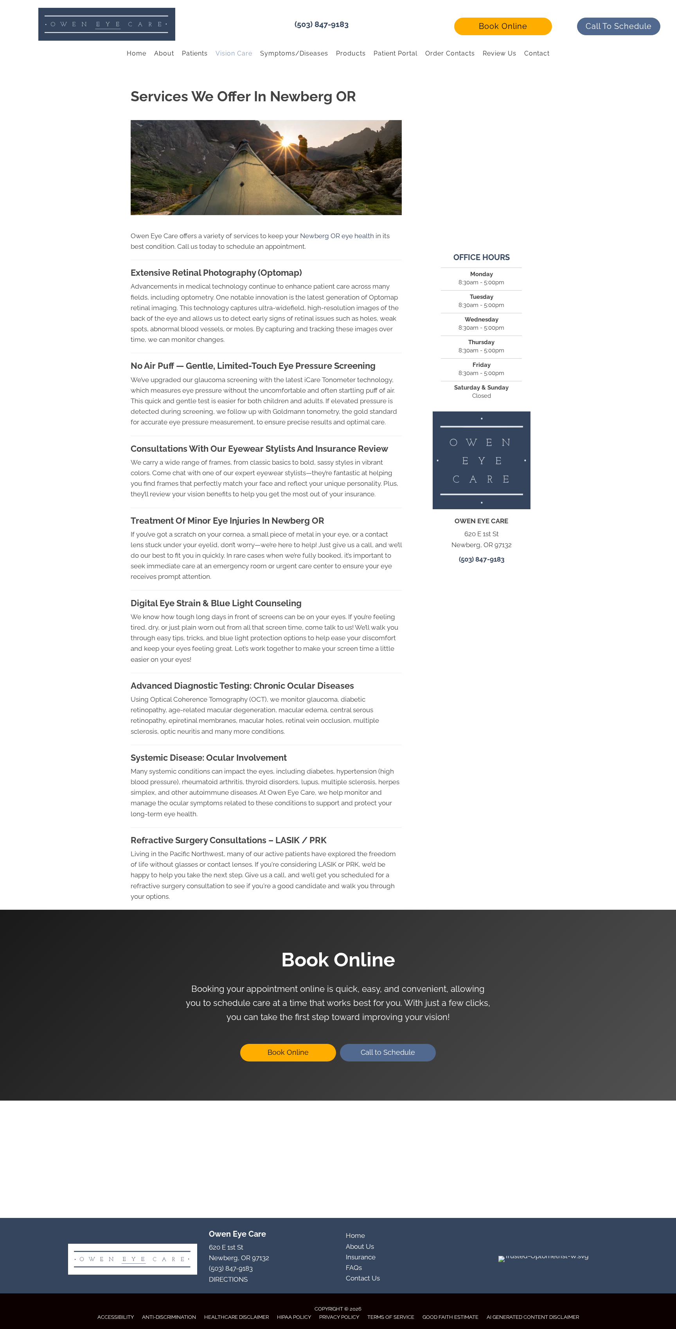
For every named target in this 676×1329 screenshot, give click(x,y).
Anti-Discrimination (169, 1317)
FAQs (354, 1268)
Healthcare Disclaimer (236, 1317)
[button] (503, 26)
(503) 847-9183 (322, 24)
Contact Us (363, 1278)
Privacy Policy (339, 1317)
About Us (360, 1246)
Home (355, 1235)
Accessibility (115, 1317)
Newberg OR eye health (337, 236)
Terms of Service (390, 1317)
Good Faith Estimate (450, 1317)
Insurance (361, 1257)
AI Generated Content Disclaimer (533, 1317)
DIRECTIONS (228, 1279)
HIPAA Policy (294, 1317)
